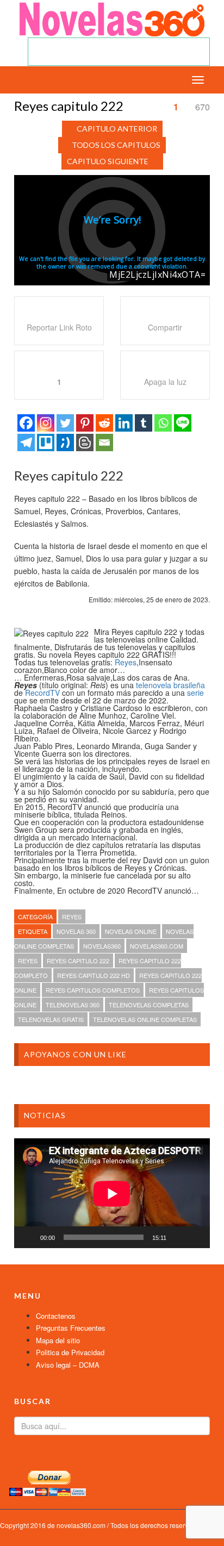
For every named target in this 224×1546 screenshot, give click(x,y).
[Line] (182, 423)
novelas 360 (76, 931)
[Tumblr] (143, 423)
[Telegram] (26, 442)
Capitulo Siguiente (107, 161)
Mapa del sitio (58, 1340)
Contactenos (56, 1316)
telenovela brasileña (170, 685)
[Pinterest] (85, 423)
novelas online (131, 931)
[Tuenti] (65, 442)
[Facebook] (26, 423)
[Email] (104, 442)
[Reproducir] (28, 1237)
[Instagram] (45, 423)
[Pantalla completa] (195, 1237)
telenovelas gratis (51, 1019)
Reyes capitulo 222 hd (93, 975)
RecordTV (42, 692)
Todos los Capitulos (116, 144)
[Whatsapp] (163, 423)
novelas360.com (156, 946)
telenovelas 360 (72, 1004)
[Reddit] (104, 423)
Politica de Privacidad (70, 1352)
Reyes (125, 662)
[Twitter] (65, 423)
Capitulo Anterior (117, 128)
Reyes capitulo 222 (78, 960)
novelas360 (102, 946)
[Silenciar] (178, 1237)
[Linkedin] (124, 423)
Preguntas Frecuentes (70, 1328)
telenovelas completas (149, 1004)
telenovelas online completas (145, 1019)
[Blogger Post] (85, 442)
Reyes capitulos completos (93, 990)
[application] (112, 1193)
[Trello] (45, 442)
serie (195, 692)
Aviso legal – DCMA (67, 1365)
